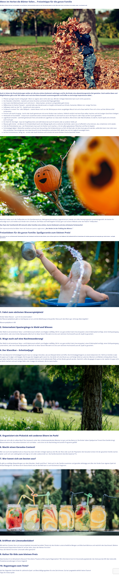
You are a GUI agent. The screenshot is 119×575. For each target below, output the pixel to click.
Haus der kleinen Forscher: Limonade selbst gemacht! (17, 549)
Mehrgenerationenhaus (50, 219)
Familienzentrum (35, 219)
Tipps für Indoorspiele (7, 573)
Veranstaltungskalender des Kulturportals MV (91, 559)
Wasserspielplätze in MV (8, 322)
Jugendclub (62, 219)
